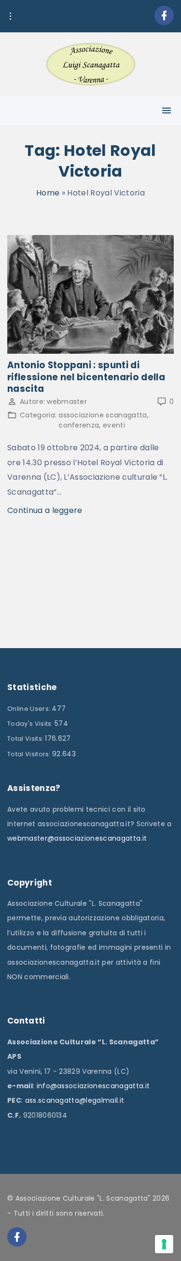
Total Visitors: (29, 754)
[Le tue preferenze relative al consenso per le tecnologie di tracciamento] (164, 1244)
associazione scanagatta (102, 415)
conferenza (78, 425)
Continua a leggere (45, 510)
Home (47, 192)
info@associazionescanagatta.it (93, 1086)
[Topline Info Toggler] (10, 16)
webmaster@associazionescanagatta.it (77, 838)
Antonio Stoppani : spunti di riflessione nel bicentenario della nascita (86, 377)
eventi (114, 425)
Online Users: (29, 708)
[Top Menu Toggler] (166, 110)
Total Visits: (26, 738)
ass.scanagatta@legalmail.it (75, 1100)
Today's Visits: (31, 723)
